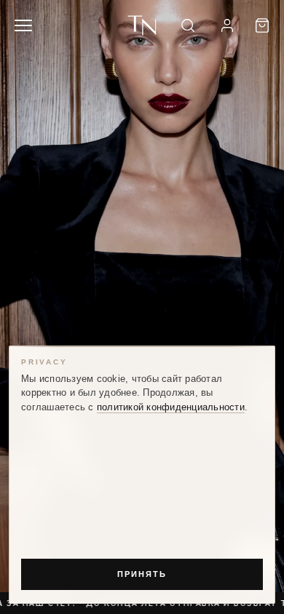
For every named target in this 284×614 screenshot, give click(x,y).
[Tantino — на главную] (141, 25)
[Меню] (23, 25)
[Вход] (227, 25)
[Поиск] (187, 25)
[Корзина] (262, 25)
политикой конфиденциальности (171, 407)
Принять (142, 574)
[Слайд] (142, 307)
